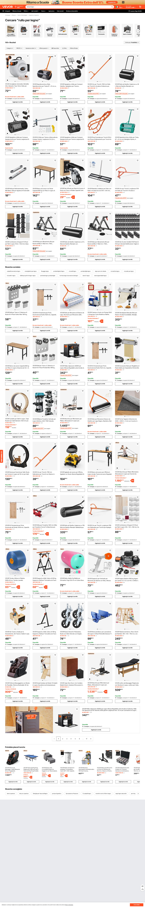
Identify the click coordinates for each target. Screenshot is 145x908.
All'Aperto (14, 15)
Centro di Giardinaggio (22, 15)
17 (86, 739)
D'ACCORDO (137, 904)
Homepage (7, 15)
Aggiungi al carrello (18, 102)
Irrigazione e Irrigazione (34, 15)
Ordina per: (128, 42)
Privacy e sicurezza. (69, 904)
